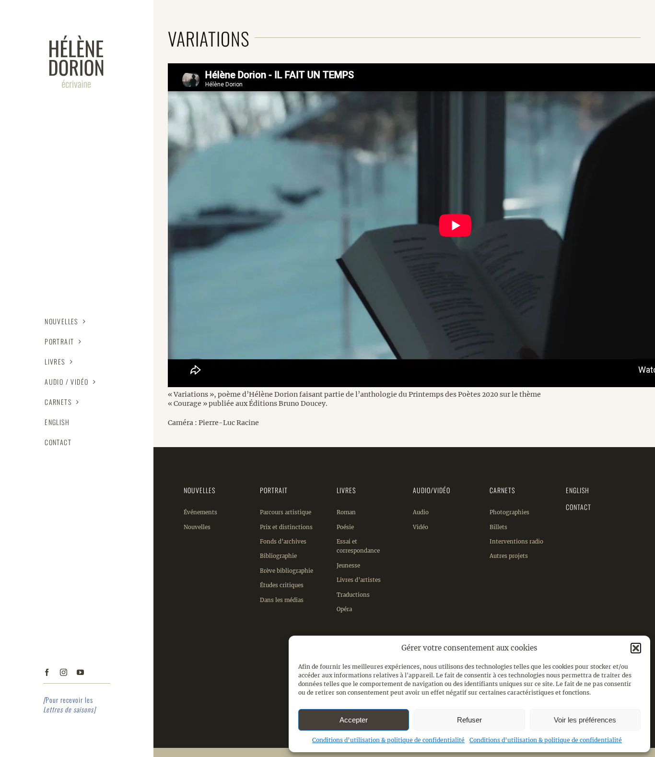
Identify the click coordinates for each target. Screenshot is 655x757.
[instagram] (63, 672)
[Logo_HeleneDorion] (76, 32)
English (577, 490)
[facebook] (46, 672)
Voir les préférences (585, 720)
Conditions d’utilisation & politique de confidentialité (388, 740)
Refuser (469, 720)
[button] (636, 648)
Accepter (353, 720)
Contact (578, 507)
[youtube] (80, 672)
